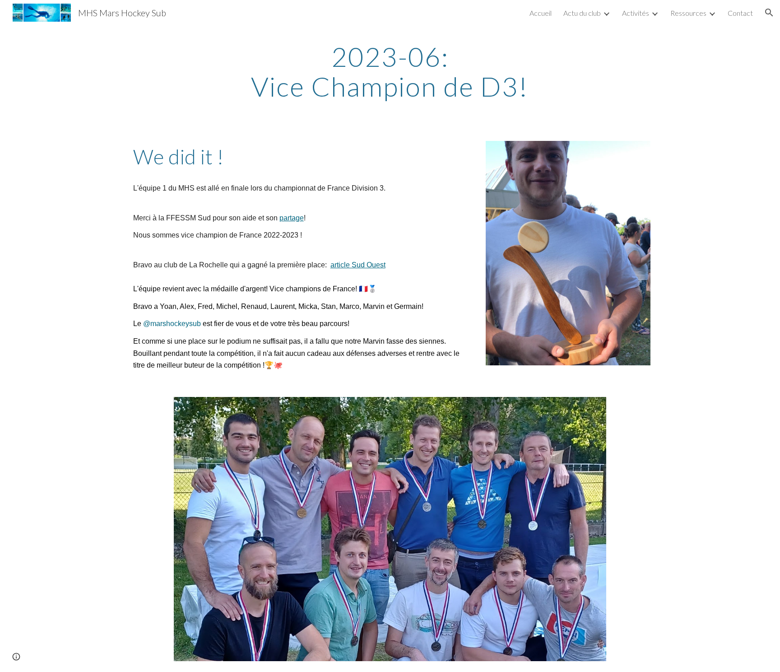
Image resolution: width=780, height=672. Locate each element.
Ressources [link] (688, 13)
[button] (769, 12)
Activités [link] (635, 13)
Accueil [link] (540, 13)
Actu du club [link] (582, 13)
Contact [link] (740, 13)
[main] (390, 71)
